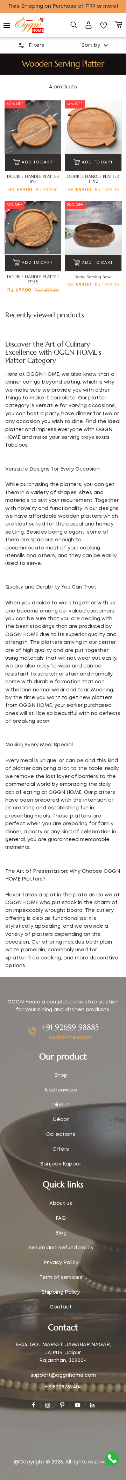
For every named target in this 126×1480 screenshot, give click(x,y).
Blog (60, 1233)
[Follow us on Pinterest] (62, 1405)
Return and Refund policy (60, 1248)
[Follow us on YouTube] (77, 1405)
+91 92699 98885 (70, 1027)
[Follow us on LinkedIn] (92, 1405)
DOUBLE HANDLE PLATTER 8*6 (33, 179)
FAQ (61, 1218)
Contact (61, 1307)
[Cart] (118, 25)
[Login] (88, 25)
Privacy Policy (60, 1263)
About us (60, 1203)
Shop (61, 1075)
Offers (60, 1149)
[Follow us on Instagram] (47, 1405)
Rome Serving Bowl (93, 276)
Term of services (61, 1277)
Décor (61, 1120)
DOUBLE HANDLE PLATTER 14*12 (93, 179)
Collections (60, 1134)
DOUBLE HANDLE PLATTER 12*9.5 (33, 279)
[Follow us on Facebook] (33, 1404)
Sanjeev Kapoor (60, 1164)
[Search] (74, 25)
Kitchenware (60, 1090)
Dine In (61, 1105)
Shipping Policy (61, 1292)
